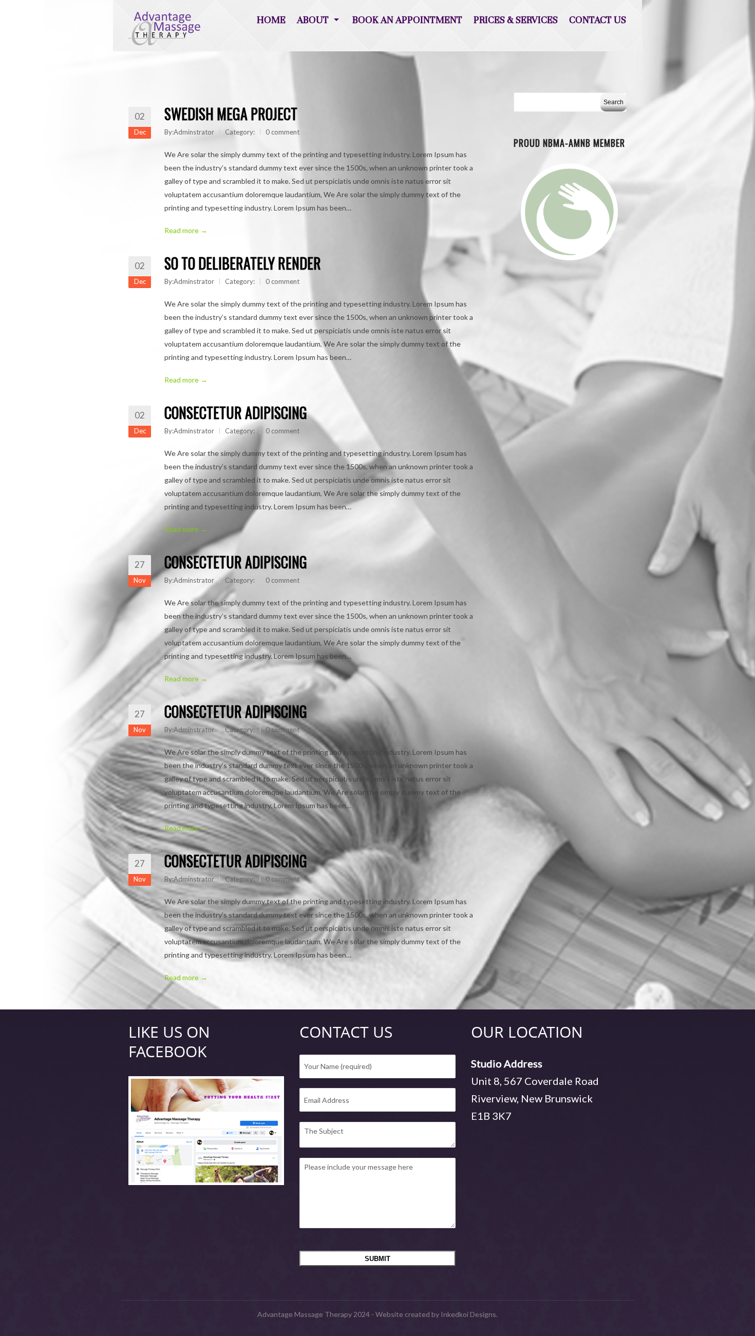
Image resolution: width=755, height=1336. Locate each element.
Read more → (185, 230)
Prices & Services (516, 20)
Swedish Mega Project (230, 113)
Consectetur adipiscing (235, 412)
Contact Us (597, 20)
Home (271, 20)
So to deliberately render (242, 263)
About (313, 20)
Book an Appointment (407, 20)
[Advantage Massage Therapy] (164, 28)
